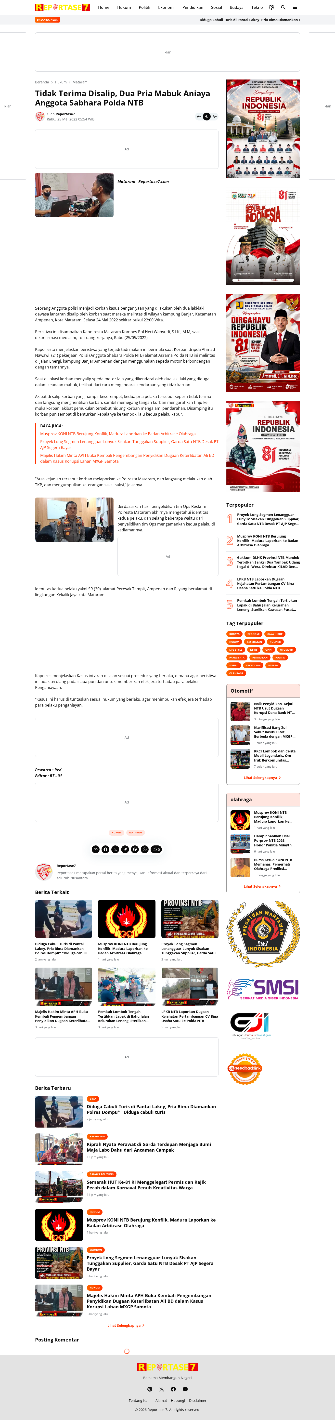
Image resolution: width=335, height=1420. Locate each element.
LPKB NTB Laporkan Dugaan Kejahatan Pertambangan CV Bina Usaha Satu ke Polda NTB (189, 1016)
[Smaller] (199, 116)
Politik (144, 7)
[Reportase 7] (62, 7)
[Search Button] (283, 7)
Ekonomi (166, 7)
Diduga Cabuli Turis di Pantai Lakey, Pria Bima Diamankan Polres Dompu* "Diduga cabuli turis (243, 19)
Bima (93, 1098)
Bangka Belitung (102, 1174)
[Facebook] (105, 849)
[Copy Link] (96, 849)
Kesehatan (97, 1136)
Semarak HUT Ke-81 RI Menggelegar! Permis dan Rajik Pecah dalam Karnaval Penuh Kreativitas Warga (146, 1185)
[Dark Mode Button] (271, 7)
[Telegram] (125, 849)
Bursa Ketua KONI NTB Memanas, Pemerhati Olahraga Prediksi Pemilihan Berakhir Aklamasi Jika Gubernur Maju (274, 864)
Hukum (124, 7)
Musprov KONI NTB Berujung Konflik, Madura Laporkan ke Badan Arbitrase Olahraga (118, 433)
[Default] (207, 116)
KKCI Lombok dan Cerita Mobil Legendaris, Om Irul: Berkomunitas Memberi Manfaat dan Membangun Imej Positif (275, 756)
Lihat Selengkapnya (124, 1325)
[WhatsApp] (145, 849)
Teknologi (260, 7)
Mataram (135, 832)
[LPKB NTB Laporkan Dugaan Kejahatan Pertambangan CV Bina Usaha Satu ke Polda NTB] (190, 987)
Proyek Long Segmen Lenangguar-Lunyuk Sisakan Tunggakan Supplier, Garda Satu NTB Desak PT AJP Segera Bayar (188, 948)
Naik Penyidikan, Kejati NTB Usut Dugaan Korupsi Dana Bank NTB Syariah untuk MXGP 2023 (274, 708)
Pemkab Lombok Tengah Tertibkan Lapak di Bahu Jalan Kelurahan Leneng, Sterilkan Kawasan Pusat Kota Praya (123, 1016)
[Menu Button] (295, 7)
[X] (115, 849)
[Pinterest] (135, 849)
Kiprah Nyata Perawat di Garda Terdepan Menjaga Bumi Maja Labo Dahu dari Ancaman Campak (149, 1147)
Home (103, 7)
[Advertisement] (127, 255)
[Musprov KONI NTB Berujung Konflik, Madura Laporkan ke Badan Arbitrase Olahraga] (126, 919)
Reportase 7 (157, 1409)
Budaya (237, 7)
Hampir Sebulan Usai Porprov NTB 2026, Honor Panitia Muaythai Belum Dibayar (274, 840)
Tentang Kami (140, 1400)
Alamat (161, 1400)
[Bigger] (215, 116)
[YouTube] (185, 1389)
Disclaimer (197, 1400)
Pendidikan (192, 7)
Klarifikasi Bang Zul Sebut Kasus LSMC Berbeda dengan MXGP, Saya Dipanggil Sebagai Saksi (274, 732)
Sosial (216, 7)
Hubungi (178, 1400)
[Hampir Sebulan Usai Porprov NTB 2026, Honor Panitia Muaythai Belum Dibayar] (240, 844)
